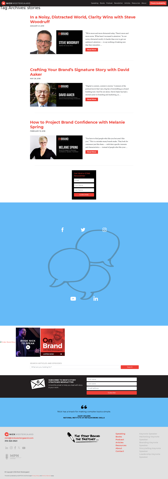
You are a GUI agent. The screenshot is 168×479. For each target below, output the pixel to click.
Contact (120, 451)
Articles (127, 3)
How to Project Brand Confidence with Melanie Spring (77, 124)
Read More (91, 50)
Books (102, 3)
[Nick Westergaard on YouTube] (23, 448)
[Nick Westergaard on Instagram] (11, 448)
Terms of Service (46, 475)
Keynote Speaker (148, 434)
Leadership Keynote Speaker (149, 455)
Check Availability (157, 3)
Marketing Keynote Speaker (149, 438)
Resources (136, 3)
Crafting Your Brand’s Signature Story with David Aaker (79, 72)
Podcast (109, 3)
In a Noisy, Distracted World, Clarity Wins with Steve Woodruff (83, 19)
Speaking (94, 3)
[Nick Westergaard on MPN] (13, 454)
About (143, 3)
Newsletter (118, 3)
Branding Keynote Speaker (148, 444)
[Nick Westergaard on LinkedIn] (7, 448)
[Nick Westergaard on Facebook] (15, 448)
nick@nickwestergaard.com (19, 438)
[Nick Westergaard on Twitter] (19, 448)
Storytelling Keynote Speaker (150, 449)
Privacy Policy (35, 475)
